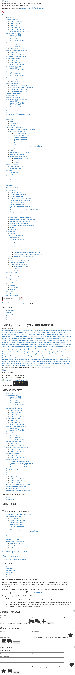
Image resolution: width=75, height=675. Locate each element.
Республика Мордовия (16, 354)
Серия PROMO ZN (16, 21)
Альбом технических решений (19, 153)
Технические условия (21, 158)
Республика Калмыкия (17, 352)
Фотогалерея (14, 172)
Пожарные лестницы (13, 83)
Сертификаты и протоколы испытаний (22, 129)
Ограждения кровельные (22, 135)
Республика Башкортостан (28, 350)
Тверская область (35, 360)
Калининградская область (26, 338)
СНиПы (16, 162)
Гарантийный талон (16, 166)
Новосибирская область (30, 346)
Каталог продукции (12, 190)
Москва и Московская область (25, 330)
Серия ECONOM (15, 23)
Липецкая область (8, 344)
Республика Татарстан (9, 356)
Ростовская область (48, 356)
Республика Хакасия (34, 356)
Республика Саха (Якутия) (32, 354)
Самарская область (8, 358)
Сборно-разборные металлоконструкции (27, 145)
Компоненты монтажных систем (16, 99)
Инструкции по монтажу (17, 131)
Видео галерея (10, 556)
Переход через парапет (13, 97)
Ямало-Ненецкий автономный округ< (18, 365)
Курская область (33, 342)
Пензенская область (14, 348)
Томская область (47, 360)
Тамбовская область (23, 360)
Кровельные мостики (13, 43)
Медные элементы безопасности (16, 111)
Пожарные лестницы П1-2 (18, 91)
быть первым (46, 367)
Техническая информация (14, 127)
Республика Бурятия (44, 350)
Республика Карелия (30, 352)
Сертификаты (14, 237)
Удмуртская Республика (15, 361)
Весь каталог (10, 17)
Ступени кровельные (20, 139)
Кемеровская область (25, 340)
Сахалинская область (36, 358)
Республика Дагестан (57, 350)
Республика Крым (54, 352)
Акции (12, 121)
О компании (14, 180)
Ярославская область (37, 365)
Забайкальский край (62, 334)
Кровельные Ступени (13, 58)
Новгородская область (15, 346)
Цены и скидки (11, 119)
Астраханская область (9, 332)
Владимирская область (50, 332)
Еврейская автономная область (46, 334)
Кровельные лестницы (13, 66)
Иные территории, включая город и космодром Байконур (34, 336)
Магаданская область (21, 344)
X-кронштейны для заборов (15, 113)
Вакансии (13, 184)
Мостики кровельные (20, 137)
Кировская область (38, 340)
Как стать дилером (12, 187)
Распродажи (14, 123)
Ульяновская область (30, 361)
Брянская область (37, 332)
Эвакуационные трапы (13, 93)
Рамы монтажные (12, 95)
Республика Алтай (14, 350)
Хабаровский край (43, 361)
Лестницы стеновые (20, 143)
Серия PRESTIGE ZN (17, 29)
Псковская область (49, 348)
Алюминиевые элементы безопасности (18, 109)
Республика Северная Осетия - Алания (53, 354)
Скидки (12, 125)
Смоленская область (64, 358)
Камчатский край (52, 338)
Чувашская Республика (47, 363)
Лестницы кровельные (21, 141)
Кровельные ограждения (14, 33)
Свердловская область (50, 358)
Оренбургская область (56, 346)
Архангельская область (64, 330)
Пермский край (26, 348)
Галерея (9, 170)
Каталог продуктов (7, 15)
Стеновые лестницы (12, 78)
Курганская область (21, 342)
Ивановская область (8, 336)
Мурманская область (35, 344)
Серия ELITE (14, 25)
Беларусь (12, 330)
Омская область (43, 346)
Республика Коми (43, 352)
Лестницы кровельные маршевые (17, 72)
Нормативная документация (19, 156)
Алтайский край (40, 330)
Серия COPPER (15, 27)
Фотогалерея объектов (14, 551)
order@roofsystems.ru (38, 8)
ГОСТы (16, 160)
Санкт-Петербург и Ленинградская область (52, 342)
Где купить (9, 186)
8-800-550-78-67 (25, 8)
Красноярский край (8, 342)
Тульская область (58, 360)
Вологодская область (14, 334)
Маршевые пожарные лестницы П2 (21, 87)
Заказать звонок (7, 386)
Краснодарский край (64, 340)
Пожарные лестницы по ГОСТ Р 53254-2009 (28, 147)
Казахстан (5, 330)
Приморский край (36, 348)
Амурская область (51, 330)
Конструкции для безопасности (16, 56)
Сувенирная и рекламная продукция (18, 115)
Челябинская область (18, 363)
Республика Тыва (22, 356)
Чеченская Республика (32, 363)
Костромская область (51, 340)
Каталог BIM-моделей (17, 154)
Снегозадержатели (12, 19)
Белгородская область (24, 332)
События (13, 182)
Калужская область (41, 338)
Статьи (12, 151)
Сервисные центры (16, 168)
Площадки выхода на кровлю (19, 85)
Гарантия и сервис (12, 164)
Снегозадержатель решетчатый (20, 31)
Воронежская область (28, 334)
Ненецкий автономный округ (51, 344)
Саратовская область (22, 358)
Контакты (9, 176)
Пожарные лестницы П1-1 (18, 89)
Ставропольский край (9, 360)
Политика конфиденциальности (16, 559)
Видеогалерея (14, 174)
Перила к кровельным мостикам (16, 50)
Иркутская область (58, 336)
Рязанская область (61, 356)
